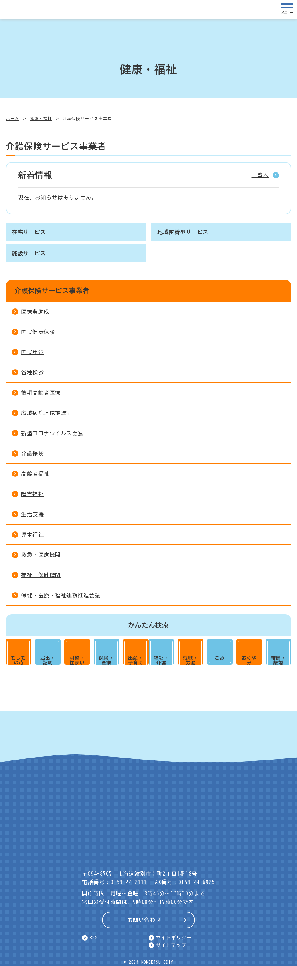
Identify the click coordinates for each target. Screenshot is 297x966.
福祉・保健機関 (41, 575)
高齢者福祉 (35, 473)
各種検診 (32, 372)
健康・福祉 (41, 119)
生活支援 (32, 514)
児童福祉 (32, 534)
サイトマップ (171, 945)
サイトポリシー (174, 937)
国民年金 (32, 352)
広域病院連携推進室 (46, 412)
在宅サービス (29, 232)
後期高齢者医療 (41, 392)
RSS (94, 937)
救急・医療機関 (41, 554)
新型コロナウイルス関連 (52, 433)
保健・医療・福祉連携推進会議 (60, 595)
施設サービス (29, 253)
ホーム (12, 119)
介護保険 (32, 453)
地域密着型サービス (183, 232)
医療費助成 (35, 311)
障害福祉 (32, 494)
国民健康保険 (38, 331)
